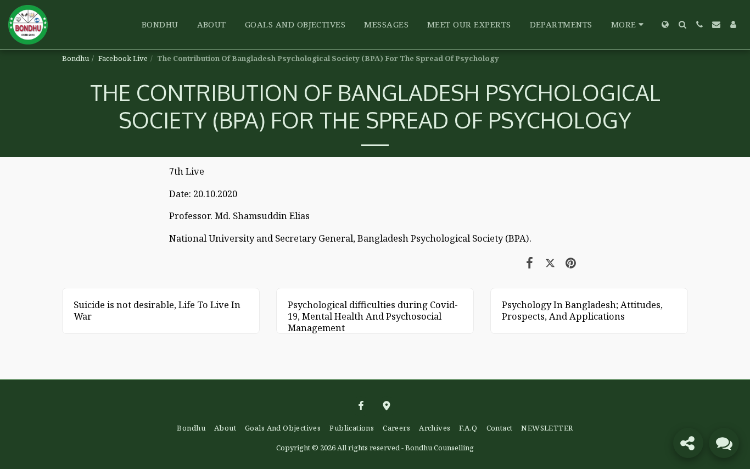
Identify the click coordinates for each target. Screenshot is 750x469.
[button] (682, 24)
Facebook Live (123, 58)
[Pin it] (571, 262)
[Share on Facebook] (529, 262)
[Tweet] (550, 262)
